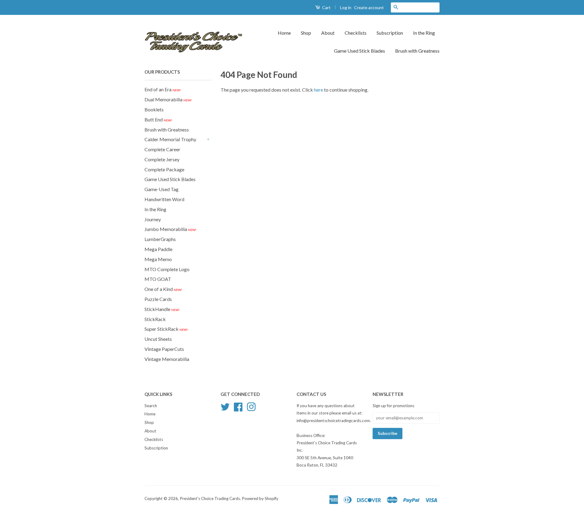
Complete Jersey (161, 159)
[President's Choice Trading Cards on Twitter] (225, 406)
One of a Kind (163, 289)
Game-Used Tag (161, 189)
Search (150, 405)
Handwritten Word (164, 199)
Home (284, 33)
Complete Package (164, 169)
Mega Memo (158, 259)
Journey (152, 219)
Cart (326, 7)
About (328, 33)
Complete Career (162, 149)
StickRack (155, 319)
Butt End (158, 119)
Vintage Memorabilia (166, 359)
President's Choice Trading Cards (210, 498)
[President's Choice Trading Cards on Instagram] (251, 406)
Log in (345, 7)
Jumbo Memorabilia (170, 229)
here (318, 90)
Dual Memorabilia (168, 99)
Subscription (390, 33)
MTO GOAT (157, 279)
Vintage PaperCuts (164, 349)
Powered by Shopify (260, 498)
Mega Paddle (158, 249)
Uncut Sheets (158, 339)
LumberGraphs (160, 239)
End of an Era (162, 89)
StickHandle (161, 309)
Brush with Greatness (417, 51)
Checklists (356, 33)
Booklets (154, 109)
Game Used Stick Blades (359, 51)
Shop (306, 33)
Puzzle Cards (158, 299)
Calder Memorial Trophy (170, 139)
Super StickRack (166, 329)
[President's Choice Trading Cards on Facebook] (238, 406)
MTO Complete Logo (166, 269)
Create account (369, 7)
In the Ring (424, 33)
